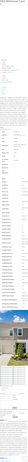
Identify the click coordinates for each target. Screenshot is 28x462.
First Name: (3, 393)
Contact (3, 93)
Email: (14, 395)
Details (3, 89)
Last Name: (22, 393)
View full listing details (5, 129)
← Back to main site (5, 461)
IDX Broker (16, 455)
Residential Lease (14, 70)
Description (4, 87)
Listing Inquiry (4, 388)
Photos (3, 91)
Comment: (15, 399)
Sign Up (3, 390)
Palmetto (9, 72)
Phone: (14, 397)
